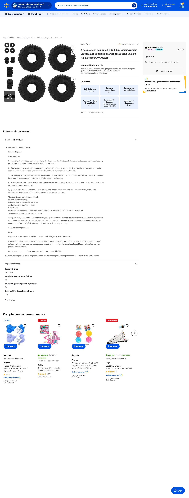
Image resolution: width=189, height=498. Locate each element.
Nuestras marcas (162, 14)
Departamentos (15, 14)
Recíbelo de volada (134, 14)
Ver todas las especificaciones (92, 112)
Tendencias (148, 14)
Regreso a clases (99, 14)
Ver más (181, 49)
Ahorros (75, 14)
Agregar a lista (166, 71)
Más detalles (10, 300)
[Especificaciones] (135, 264)
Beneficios (36, 14)
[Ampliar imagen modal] (73, 52)
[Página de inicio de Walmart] (6, 5)
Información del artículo (17, 131)
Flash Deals (85, 14)
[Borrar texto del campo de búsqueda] (128, 5)
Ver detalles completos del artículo (94, 73)
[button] (149, 5)
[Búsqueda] (134, 5)
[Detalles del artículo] (135, 140)
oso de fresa (85, 44)
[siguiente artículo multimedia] (73, 79)
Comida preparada (116, 14)
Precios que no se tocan (59, 14)
